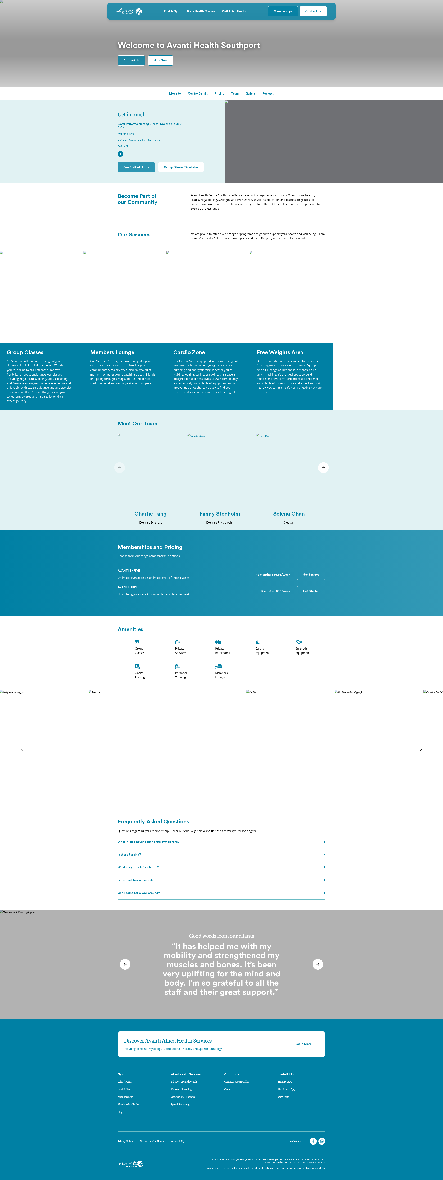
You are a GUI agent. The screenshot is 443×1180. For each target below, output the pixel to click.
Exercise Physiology (182, 1089)
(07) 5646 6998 (126, 133)
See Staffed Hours (136, 167)
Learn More (304, 1044)
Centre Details (198, 93)
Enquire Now (285, 1081)
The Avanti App (286, 1089)
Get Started (311, 574)
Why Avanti (124, 1081)
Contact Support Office (236, 1081)
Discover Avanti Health (184, 1081)
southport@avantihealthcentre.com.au (139, 139)
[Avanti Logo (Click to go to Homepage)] (129, 11)
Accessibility (178, 1141)
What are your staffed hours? (138, 867)
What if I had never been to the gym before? (148, 841)
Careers (228, 1089)
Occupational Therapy (183, 1096)
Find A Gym (124, 1089)
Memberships (283, 11)
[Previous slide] (119, 467)
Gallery (251, 93)
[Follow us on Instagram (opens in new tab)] (321, 1141)
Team (235, 93)
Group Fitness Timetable (181, 167)
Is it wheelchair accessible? (136, 880)
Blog (120, 1112)
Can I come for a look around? (139, 893)
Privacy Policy (125, 1141)
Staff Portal (284, 1096)
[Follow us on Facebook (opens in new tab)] (313, 1141)
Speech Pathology (180, 1104)
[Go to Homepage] (130, 1164)
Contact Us (313, 11)
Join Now (160, 60)
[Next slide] (323, 467)
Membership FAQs (128, 1104)
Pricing (219, 93)
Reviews (268, 93)
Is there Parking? (129, 854)
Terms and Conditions (152, 1141)
